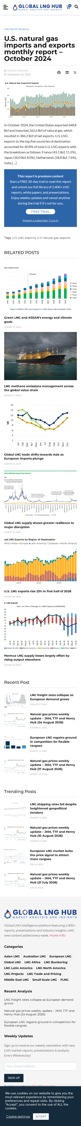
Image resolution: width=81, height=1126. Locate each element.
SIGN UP (14, 1078)
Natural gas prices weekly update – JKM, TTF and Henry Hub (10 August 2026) (52, 832)
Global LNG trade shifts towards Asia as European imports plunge (34, 457)
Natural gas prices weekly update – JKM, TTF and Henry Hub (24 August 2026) (52, 718)
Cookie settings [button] (18, 1116)
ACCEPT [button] (41, 1116)
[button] (59, 72)
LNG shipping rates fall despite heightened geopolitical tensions (53, 808)
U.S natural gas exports (53, 238)
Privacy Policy (48, 1086)
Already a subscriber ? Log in (40, 220)
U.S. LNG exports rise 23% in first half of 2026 (37, 591)
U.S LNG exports (24, 238)
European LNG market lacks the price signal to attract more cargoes (51, 855)
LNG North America (16, 29)
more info (57, 935)
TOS (34, 1086)
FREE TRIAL (40, 212)
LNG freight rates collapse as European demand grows (51, 697)
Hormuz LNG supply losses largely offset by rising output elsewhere (36, 658)
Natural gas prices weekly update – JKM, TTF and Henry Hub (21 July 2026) (52, 878)
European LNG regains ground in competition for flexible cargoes (53, 742)
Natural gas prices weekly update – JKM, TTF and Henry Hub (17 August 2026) (52, 765)
